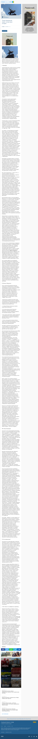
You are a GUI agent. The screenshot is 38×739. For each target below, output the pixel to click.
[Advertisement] (29, 48)
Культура (11, 718)
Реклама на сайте (9, 732)
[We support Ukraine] (13, 2)
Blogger (18, 729)
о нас (2, 726)
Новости (8, 718)
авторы (5, 726)
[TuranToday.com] (5, 2)
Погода (29, 718)
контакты (8, 726)
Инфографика (21, 718)
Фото (25, 718)
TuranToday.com (7, 722)
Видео (27, 718)
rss (12, 726)
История (14, 718)
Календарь (3, 732)
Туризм (18, 718)
